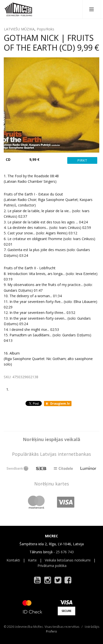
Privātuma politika (52, 565)
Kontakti (13, 560)
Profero (51, 631)
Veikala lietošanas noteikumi (67, 560)
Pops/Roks (45, 29)
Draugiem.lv (60, 403)
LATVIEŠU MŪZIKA (19, 29)
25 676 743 (65, 552)
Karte (32, 560)
